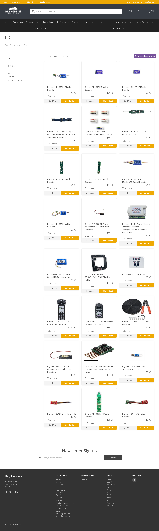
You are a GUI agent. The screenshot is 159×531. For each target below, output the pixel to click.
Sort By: (48, 56)
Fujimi (109, 487)
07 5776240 (12, 492)
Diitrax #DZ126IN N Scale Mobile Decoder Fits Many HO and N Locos (99, 369)
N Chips (11, 73)
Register (141, 11)
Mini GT (110, 482)
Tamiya (109, 479)
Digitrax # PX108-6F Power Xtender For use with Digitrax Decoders (97, 227)
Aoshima (110, 503)
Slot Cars (75, 22)
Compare (53, 96)
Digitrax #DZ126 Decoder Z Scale (61, 414)
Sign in (132, 11)
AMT (108, 500)
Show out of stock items (145, 56)
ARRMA (109, 490)
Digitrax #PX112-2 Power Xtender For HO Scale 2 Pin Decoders (59, 369)
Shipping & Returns (134, 2)
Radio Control (48, 22)
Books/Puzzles (142, 22)
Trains (38, 22)
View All (110, 505)
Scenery (94, 22)
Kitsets (7, 22)
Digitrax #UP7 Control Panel (134, 274)
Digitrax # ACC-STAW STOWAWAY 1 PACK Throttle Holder (97, 277)
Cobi (152, 22)
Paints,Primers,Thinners (109, 22)
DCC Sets (11, 66)
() (153, 11)
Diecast (85, 22)
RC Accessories (63, 22)
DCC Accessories (15, 80)
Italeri (109, 498)
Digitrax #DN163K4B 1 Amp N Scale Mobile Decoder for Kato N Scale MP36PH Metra (61, 134)
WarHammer (18, 22)
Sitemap (84, 479)
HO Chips (12, 69)
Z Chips (11, 76)
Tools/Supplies (127, 22)
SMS (108, 492)
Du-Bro (110, 495)
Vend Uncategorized (118, 28)
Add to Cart (70, 101)
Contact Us (149, 2)
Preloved (29, 22)
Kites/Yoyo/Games (42, 28)
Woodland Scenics (114, 484)
